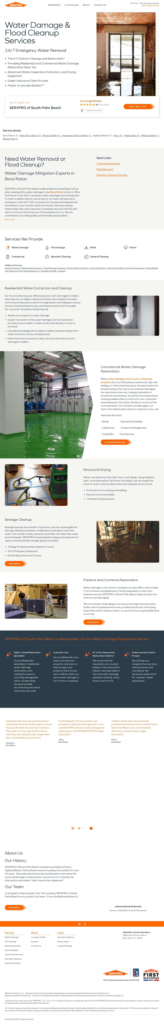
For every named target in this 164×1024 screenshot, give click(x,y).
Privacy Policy (63, 941)
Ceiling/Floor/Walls (115, 268)
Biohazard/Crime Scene (31, 268)
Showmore (10, 219)
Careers (34, 941)
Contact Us (100, 4)
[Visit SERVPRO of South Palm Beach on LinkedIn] (79, 924)
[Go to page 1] (79, 828)
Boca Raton (57, 192)
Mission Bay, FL (132, 135)
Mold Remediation (13, 946)
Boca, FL (118, 135)
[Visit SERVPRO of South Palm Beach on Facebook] (85, 924)
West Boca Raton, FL (30, 135)
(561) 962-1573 (150, 5)
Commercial (71, 5)
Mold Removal (105, 169)
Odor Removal (11, 271)
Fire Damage (10, 941)
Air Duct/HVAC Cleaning (77, 268)
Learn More (14, 563)
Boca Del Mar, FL (51, 135)
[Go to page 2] (82, 828)
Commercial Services (108, 163)
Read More (14, 907)
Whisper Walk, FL (150, 135)
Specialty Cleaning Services (112, 174)
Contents (61, 271)
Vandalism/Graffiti (48, 271)
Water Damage (12, 937)
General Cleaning (12, 963)
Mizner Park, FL (10, 139)
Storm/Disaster (11, 950)
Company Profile (38, 937)
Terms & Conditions (65, 937)
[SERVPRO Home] (16, 4)
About (85, 5)
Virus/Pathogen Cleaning (54, 268)
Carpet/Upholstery (97, 268)
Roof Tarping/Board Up (29, 271)
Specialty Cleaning (13, 959)
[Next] (91, 828)
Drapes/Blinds (152, 268)
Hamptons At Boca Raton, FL (76, 135)
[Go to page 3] (84, 828)
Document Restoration (134, 268)
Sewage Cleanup (12, 268)
